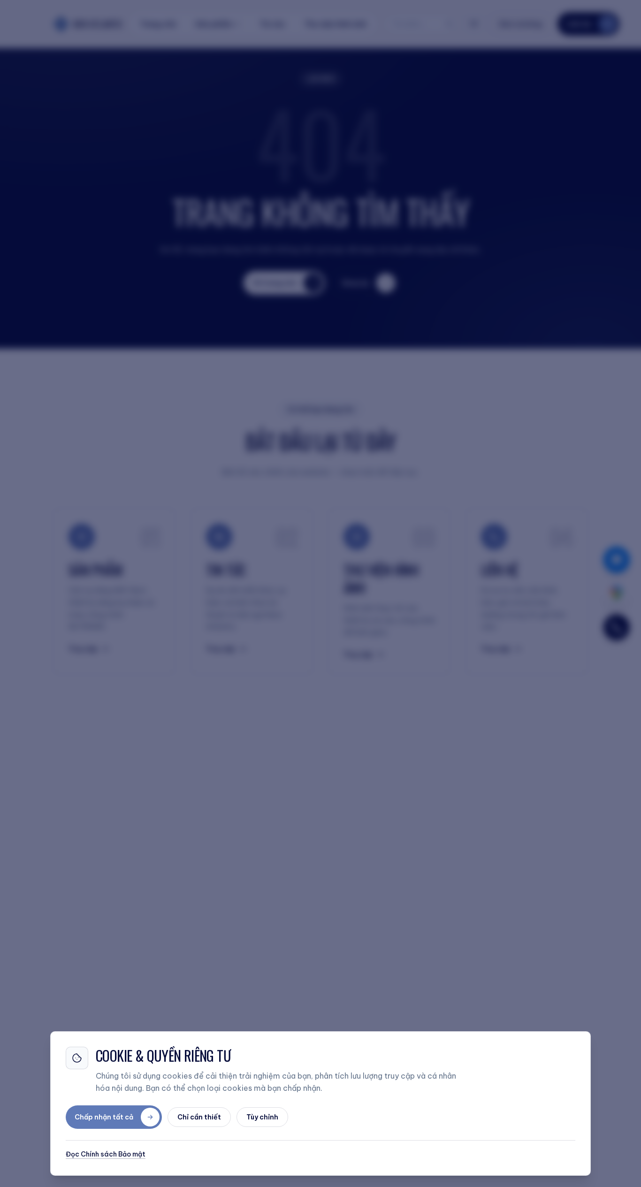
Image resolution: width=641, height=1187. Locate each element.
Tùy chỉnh (262, 1117)
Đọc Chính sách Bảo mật (105, 1154)
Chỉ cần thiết (199, 1117)
